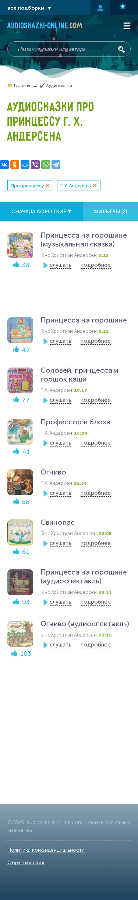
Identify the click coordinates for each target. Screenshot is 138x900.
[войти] (100, 7)
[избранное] (124, 7)
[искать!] (121, 49)
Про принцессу (27, 185)
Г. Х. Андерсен (75, 185)
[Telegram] (56, 164)
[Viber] (35, 164)
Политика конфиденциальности (46, 850)
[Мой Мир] (25, 164)
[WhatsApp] (45, 164)
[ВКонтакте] (4, 164)
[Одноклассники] (14, 164)
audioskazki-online (45, 27)
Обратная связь (26, 862)
